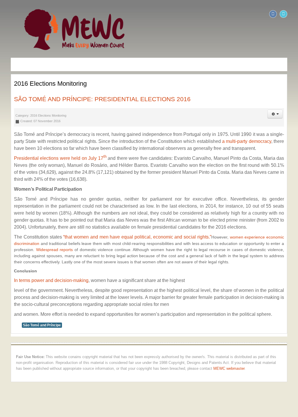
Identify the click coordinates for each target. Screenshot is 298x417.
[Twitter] (293, 14)
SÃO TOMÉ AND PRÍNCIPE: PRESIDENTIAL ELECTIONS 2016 (93, 99)
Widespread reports (23, 249)
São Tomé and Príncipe (33, 325)
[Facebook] (282, 14)
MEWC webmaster (185, 369)
